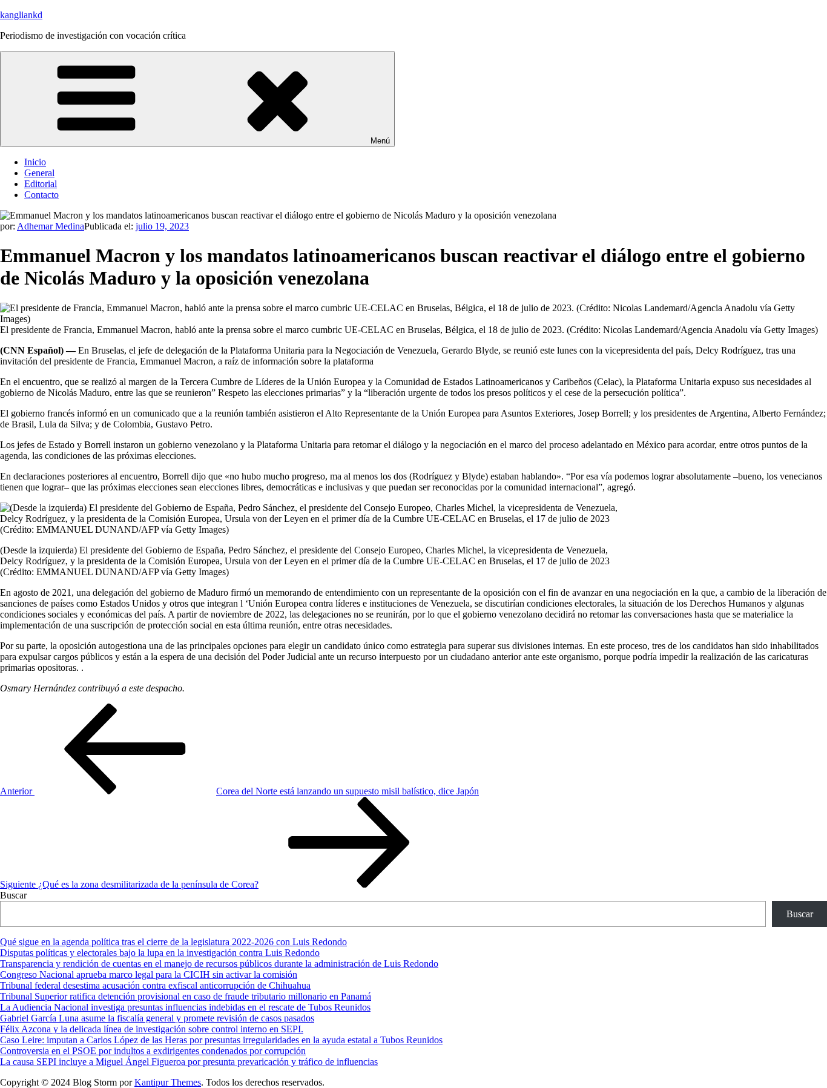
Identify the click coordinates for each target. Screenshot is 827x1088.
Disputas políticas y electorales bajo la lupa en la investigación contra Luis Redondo (160, 953)
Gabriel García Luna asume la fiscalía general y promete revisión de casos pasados (157, 1018)
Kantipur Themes (167, 1082)
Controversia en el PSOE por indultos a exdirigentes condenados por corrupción (153, 1051)
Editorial (40, 184)
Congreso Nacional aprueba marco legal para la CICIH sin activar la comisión (148, 974)
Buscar (13, 895)
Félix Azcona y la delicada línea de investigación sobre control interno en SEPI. (151, 1029)
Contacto (41, 195)
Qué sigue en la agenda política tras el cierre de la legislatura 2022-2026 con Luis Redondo (173, 942)
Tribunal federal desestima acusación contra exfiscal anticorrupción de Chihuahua (155, 985)
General (39, 173)
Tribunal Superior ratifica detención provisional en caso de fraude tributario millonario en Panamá (185, 996)
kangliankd (21, 15)
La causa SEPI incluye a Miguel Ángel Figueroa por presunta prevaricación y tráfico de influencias (189, 1062)
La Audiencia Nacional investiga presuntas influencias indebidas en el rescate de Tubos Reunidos (185, 1007)
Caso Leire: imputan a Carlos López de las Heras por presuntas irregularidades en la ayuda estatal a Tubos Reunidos (221, 1040)
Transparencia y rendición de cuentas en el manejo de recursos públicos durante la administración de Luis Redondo (219, 963)
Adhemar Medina (50, 226)
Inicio (35, 162)
